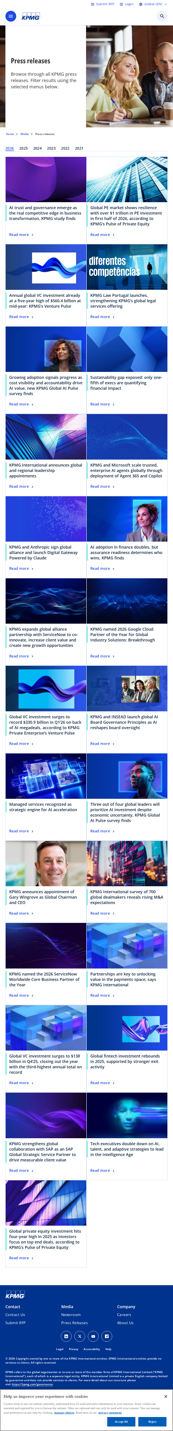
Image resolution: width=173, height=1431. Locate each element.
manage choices (64, 1412)
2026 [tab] (9, 148)
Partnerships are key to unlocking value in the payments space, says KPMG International (123, 979)
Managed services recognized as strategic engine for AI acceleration (43, 806)
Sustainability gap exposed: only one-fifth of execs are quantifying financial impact (126, 383)
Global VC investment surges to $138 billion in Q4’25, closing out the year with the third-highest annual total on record (45, 1064)
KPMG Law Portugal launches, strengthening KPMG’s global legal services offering (123, 301)
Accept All (121, 1421)
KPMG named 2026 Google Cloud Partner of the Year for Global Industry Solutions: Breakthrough (122, 634)
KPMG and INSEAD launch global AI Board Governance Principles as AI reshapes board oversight (124, 722)
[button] (15, 1323)
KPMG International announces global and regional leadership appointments (45, 470)
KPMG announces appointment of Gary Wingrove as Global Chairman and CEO (43, 897)
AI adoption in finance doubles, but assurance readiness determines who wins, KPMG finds (126, 552)
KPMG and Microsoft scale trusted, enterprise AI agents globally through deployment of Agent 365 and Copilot (126, 470)
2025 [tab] (23, 148)
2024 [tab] (37, 148)
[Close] (166, 1396)
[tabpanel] (86, 712)
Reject (152, 1421)
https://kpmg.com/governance (32, 1384)
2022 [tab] (65, 148)
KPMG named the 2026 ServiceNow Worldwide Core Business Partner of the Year (44, 979)
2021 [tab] (79, 148)
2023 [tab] (51, 148)
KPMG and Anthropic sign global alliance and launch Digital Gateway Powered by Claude (43, 552)
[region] (86, 1410)
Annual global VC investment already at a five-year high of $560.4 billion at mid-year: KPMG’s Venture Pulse (45, 301)
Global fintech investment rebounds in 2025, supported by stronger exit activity (125, 1061)
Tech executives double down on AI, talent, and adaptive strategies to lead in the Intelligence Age (127, 1149)
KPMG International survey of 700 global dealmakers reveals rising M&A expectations (126, 897)
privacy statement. (110, 1412)
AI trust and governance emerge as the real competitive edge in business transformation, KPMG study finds (45, 213)
